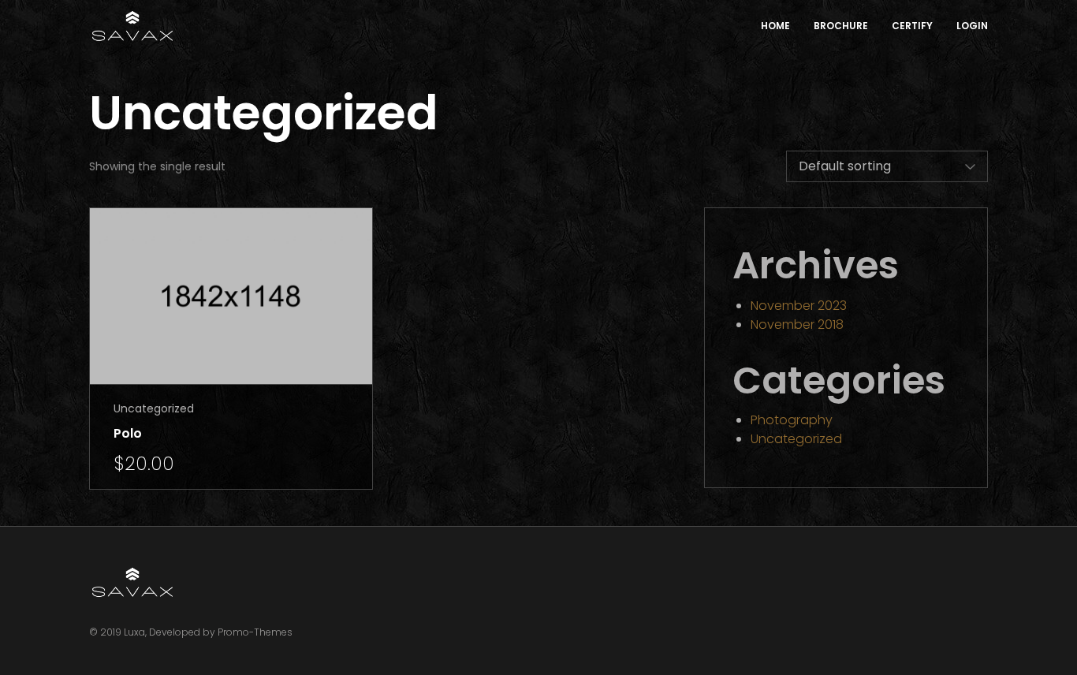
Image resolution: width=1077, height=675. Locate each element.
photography (792, 420)
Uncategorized (154, 408)
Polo (128, 433)
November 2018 (797, 324)
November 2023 (799, 305)
